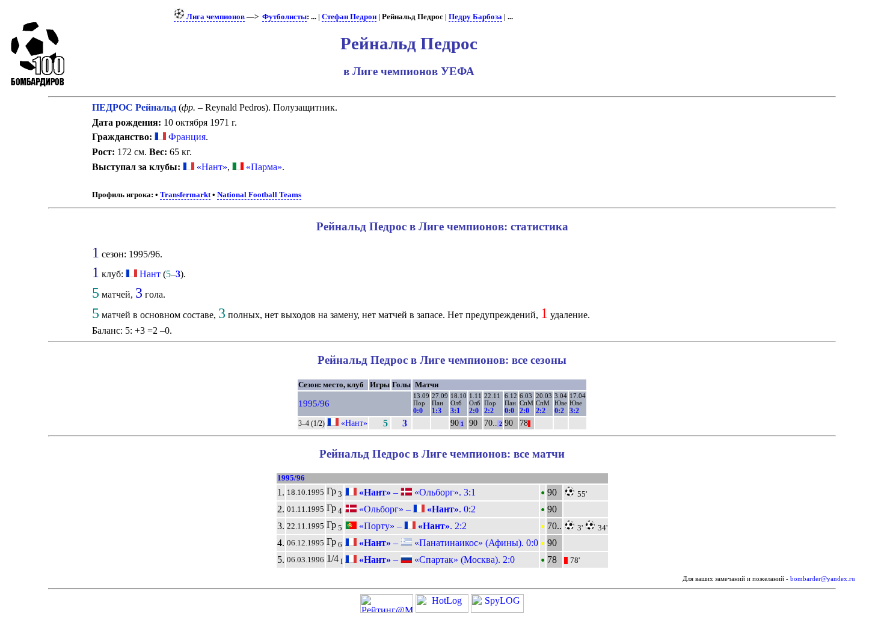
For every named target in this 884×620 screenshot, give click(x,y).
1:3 (436, 411)
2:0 (474, 411)
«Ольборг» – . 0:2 (416, 509)
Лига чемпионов (215, 17)
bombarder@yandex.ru (822, 578)
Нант (150, 274)
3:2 (574, 411)
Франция (186, 137)
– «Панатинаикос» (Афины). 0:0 (447, 543)
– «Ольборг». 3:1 (416, 492)
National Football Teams (259, 195)
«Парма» (263, 167)
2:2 (489, 411)
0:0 (418, 411)
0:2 (559, 411)
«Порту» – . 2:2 (412, 526)
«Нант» (210, 167)
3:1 (455, 411)
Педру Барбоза (475, 17)
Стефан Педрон (349, 17)
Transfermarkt (185, 195)
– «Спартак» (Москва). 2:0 (436, 559)
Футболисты (284, 17)
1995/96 (314, 403)
